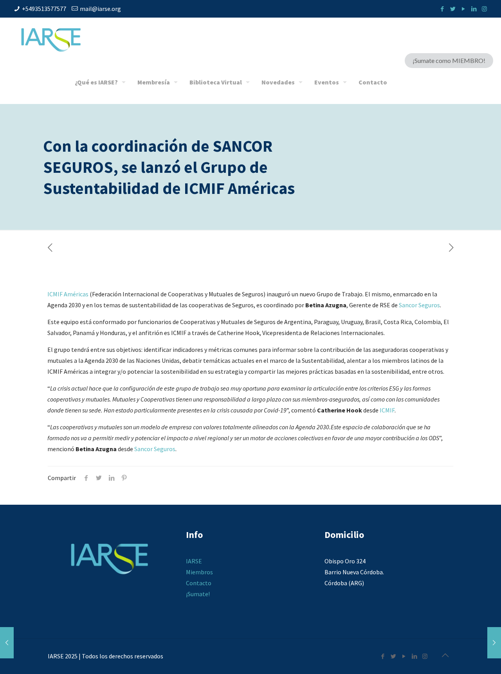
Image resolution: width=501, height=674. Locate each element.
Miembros (199, 572)
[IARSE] (51, 39)
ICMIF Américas (67, 294)
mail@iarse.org (100, 9)
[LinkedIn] (474, 9)
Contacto (198, 583)
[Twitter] (453, 9)
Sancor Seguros (419, 305)
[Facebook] (442, 9)
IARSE (194, 561)
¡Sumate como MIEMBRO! (449, 60)
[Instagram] (484, 9)
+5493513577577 (44, 9)
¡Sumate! (198, 594)
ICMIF (387, 410)
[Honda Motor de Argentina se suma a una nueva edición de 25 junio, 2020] (494, 642)
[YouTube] (463, 9)
